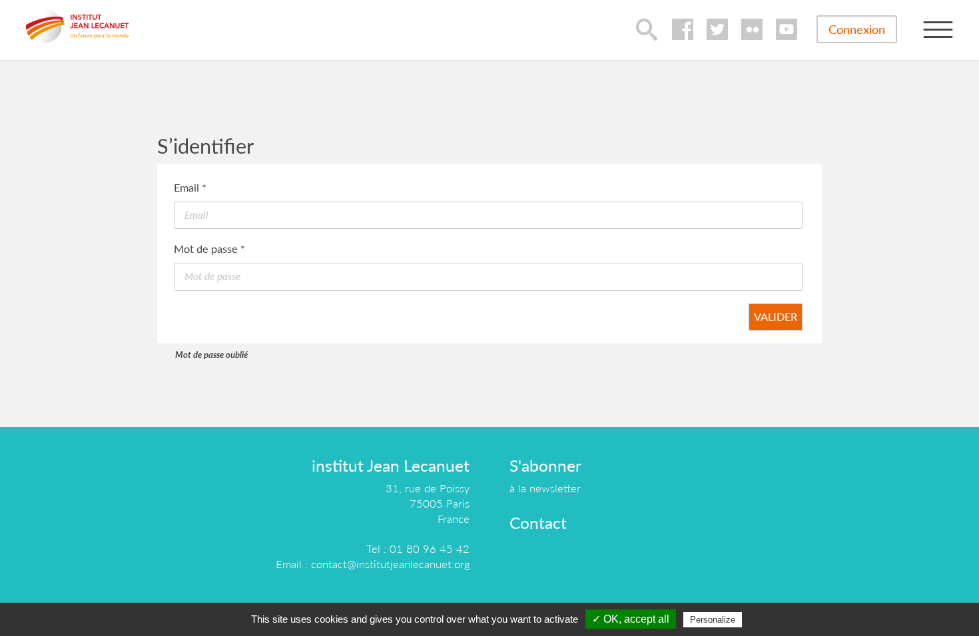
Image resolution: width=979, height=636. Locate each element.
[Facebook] (682, 29)
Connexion (856, 29)
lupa (647, 29)
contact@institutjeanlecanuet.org (390, 563)
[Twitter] (717, 29)
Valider (775, 316)
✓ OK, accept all (630, 619)
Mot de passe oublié (211, 354)
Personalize (712, 620)
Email (190, 187)
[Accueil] (77, 26)
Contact (538, 522)
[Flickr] (752, 29)
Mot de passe (209, 248)
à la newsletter (545, 488)
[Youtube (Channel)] (786, 29)
